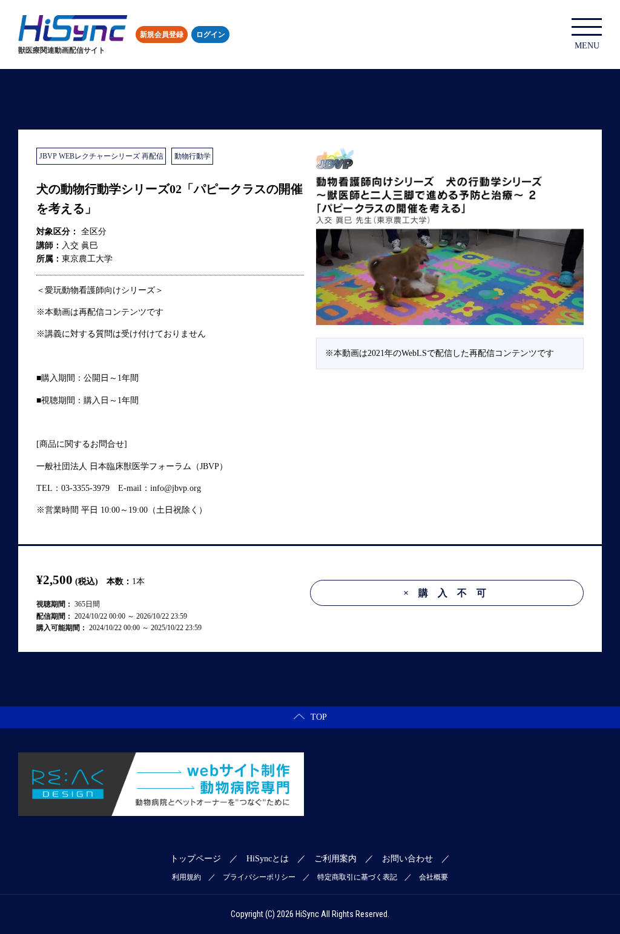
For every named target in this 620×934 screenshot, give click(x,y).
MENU (587, 45)
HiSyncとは (267, 858)
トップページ (195, 858)
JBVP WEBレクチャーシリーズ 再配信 (101, 156)
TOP (319, 717)
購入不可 (449, 593)
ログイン (210, 34)
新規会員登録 (161, 34)
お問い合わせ (407, 858)
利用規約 (186, 877)
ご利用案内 (335, 858)
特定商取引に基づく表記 (357, 877)
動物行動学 (192, 156)
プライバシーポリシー (259, 877)
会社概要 (433, 877)
